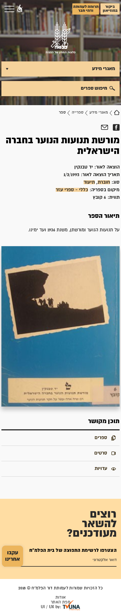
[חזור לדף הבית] (117, 112)
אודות (60, 597)
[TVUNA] (71, 605)
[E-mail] (104, 127)
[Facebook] (116, 127)
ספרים (101, 438)
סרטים (100, 453)
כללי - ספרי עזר (72, 190)
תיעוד (89, 182)
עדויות (101, 468)
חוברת (104, 182)
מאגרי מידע (98, 112)
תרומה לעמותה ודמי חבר (85, 8)
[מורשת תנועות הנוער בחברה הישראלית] (60, 326)
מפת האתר (60, 602)
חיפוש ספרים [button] (94, 88)
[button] (20, 9)
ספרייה (78, 112)
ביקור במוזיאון (110, 8)
